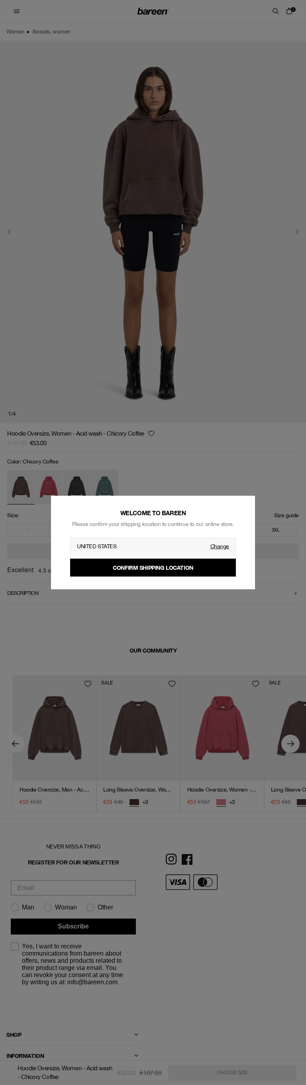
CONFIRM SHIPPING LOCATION (153, 567)
